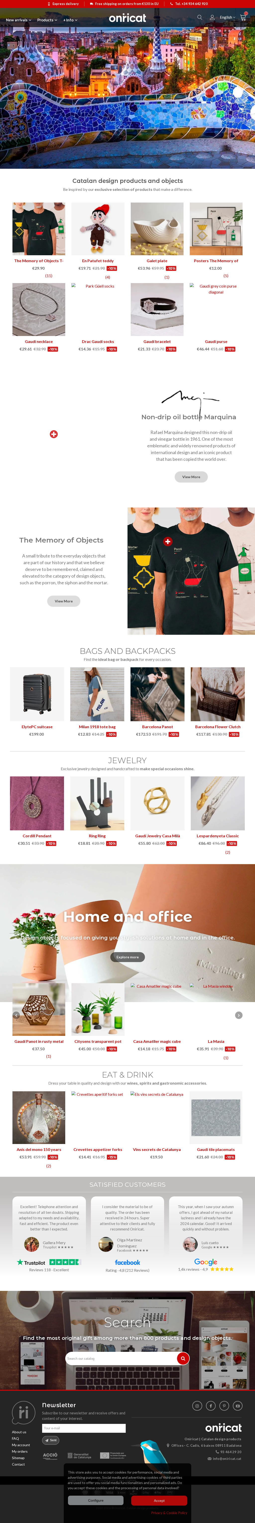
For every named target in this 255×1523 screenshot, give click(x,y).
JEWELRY (127, 760)
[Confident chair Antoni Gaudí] (38, 309)
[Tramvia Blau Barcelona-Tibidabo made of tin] (216, 229)
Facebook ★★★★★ (133, 1250)
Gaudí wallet (98, 341)
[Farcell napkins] (157, 1009)
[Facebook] (211, 1406)
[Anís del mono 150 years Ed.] (38, 1117)
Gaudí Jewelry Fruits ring (157, 341)
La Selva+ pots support (216, 1041)
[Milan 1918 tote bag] (97, 694)
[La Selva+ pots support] (216, 1009)
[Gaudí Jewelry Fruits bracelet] (97, 229)
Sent (53, 1440)
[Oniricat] (127, 17)
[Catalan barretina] (157, 229)
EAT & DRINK (127, 1075)
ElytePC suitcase (37, 726)
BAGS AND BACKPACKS (128, 651)
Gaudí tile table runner (216, 341)
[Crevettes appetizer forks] (97, 1117)
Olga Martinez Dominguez (129, 1242)
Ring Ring (97, 835)
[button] (239, 1015)
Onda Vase (39, 1041)
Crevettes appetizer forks (97, 1149)
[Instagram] (197, 1406)
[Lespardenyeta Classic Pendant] (218, 803)
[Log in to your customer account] (212, 17)
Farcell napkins (157, 1041)
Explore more (128, 957)
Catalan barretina (157, 260)
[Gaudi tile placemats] (216, 1117)
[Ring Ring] (97, 803)
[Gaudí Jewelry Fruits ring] (157, 309)
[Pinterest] (224, 1406)
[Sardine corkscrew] (97, 1009)
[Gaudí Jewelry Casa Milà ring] (157, 803)
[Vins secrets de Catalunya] (156, 1117)
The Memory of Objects (61, 540)
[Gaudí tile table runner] (216, 309)
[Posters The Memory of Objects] (38, 229)
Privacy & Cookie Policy (169, 1513)
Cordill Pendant (37, 835)
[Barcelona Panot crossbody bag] (157, 694)
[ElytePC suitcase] (37, 694)
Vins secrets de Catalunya (157, 1149)
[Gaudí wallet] (97, 309)
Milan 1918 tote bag (97, 726)
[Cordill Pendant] (37, 803)
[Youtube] (238, 1406)
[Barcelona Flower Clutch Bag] (218, 694)
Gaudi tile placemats (216, 1149)
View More (191, 477)
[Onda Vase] (38, 1009)
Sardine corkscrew (98, 1041)
